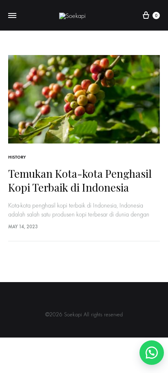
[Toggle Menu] (12, 15)
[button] (150, 352)
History (17, 157)
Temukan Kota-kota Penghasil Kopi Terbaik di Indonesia (80, 180)
